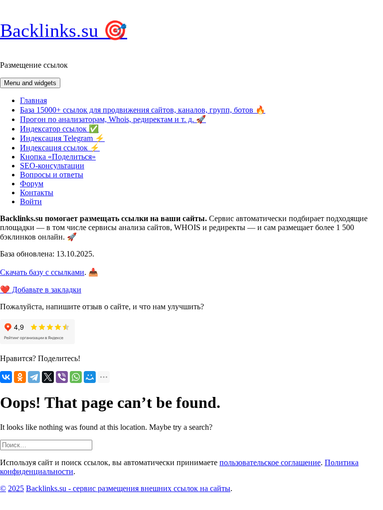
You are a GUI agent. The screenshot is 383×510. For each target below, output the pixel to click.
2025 (16, 488)
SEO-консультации (52, 165)
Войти (31, 201)
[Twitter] (48, 377)
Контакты (36, 192)
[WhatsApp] (76, 377)
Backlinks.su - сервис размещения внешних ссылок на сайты (128, 488)
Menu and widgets (30, 83)
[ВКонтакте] (6, 377)
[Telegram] (34, 377)
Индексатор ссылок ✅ (59, 129)
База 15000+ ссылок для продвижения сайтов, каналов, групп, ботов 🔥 (142, 110)
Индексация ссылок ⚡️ (60, 147)
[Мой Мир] (90, 377)
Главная (33, 100)
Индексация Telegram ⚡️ (62, 138)
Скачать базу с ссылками (42, 272)
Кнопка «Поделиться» (58, 156)
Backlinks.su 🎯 (63, 30)
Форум (31, 183)
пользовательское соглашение (270, 462)
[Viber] (62, 377)
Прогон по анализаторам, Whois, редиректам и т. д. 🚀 (113, 119)
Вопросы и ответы (51, 174)
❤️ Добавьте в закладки (40, 289)
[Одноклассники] (20, 377)
